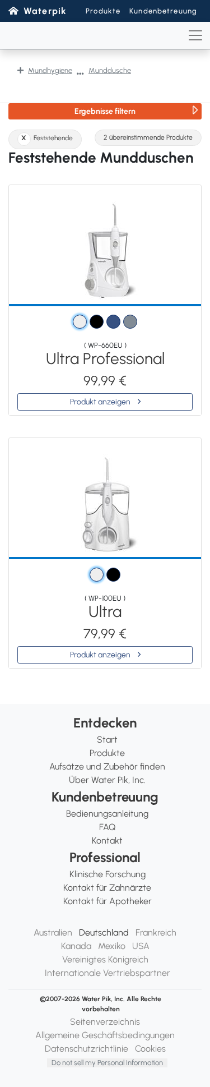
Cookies (150, 1048)
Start (107, 739)
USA (141, 946)
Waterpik (45, 11)
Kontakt (107, 840)
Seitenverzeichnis (105, 1021)
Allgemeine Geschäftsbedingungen (105, 1035)
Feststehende (53, 138)
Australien (53, 932)
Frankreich (156, 932)
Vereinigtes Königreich (105, 959)
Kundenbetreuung (163, 11)
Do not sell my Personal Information (107, 1062)
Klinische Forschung (107, 874)
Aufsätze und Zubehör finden (107, 766)
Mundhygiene (50, 70)
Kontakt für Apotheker (107, 901)
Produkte (103, 11)
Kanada (76, 946)
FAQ (107, 827)
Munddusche (109, 70)
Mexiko (111, 946)
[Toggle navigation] (195, 35)
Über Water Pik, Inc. (107, 780)
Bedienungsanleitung (107, 813)
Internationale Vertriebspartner (107, 973)
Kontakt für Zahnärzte (107, 887)
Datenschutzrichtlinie (86, 1048)
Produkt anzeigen (101, 402)
